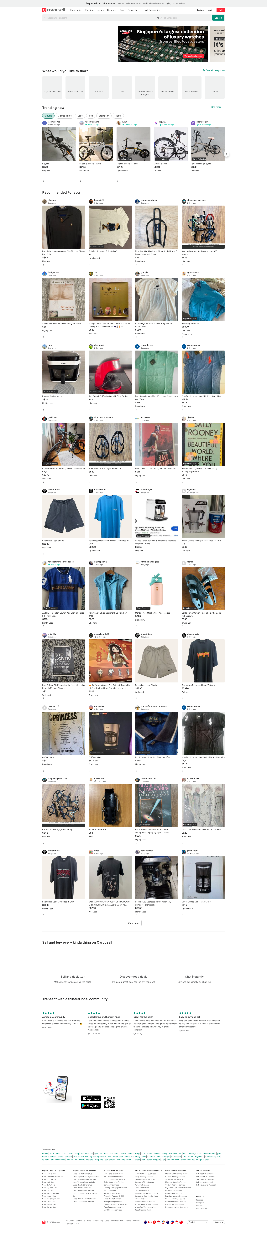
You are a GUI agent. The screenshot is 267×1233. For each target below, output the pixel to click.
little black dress (80, 1156)
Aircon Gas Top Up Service (145, 1207)
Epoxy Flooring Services (144, 1177)
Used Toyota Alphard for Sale (84, 1179)
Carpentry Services (111, 1185)
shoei (137, 1159)
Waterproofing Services (113, 1202)
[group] (133, 44)
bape (52, 1153)
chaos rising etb (212, 1156)
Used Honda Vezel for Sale (83, 1190)
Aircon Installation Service (145, 1202)
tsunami (45, 1159)
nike (58, 1153)
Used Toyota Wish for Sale (83, 1174)
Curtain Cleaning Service (175, 1185)
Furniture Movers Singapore (176, 1196)
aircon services (58, 1159)
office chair (118, 1156)
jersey (164, 1153)
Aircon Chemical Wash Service (146, 1204)
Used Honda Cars (49, 1179)
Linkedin (199, 1205)
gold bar (98, 1153)
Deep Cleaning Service (144, 1210)
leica (106, 1153)
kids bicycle (146, 1153)
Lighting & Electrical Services (115, 1204)
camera (70, 1159)
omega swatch (202, 1159)
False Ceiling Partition (112, 1199)
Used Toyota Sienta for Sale (84, 1182)
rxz (184, 1153)
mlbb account (209, 1153)
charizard (79, 1159)
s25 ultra (151, 1156)
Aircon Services (110, 1190)
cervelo (68, 1156)
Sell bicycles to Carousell (206, 1185)
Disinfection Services (173, 1193)
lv (92, 1153)
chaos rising (73, 1153)
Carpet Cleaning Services (175, 1177)
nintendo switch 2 (125, 1159)
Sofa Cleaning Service (174, 1179)
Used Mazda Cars (49, 1204)
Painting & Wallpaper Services (115, 1188)
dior (143, 1159)
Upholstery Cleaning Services (146, 1196)
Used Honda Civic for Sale (83, 1185)
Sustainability (98, 1221)
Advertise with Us (117, 1221)
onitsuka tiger (163, 1156)
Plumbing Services (142, 1185)
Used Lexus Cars (48, 1202)
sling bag (99, 1159)
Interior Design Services (113, 1193)
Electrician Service (142, 1188)
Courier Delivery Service (174, 1204)
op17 (64, 1153)
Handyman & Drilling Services (146, 1193)
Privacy (136, 1221)
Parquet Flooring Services (145, 1179)
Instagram (200, 1203)
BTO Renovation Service (113, 1177)
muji (144, 1156)
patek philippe (153, 1159)
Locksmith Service (142, 1190)
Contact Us (80, 1221)
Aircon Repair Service (143, 1199)
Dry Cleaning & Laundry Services (178, 1188)
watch (190, 1156)
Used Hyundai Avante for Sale (84, 1199)
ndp (184, 1156)
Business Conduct (72, 1224)
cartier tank (110, 1159)
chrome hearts (187, 1159)
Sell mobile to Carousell (205, 1174)
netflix (45, 1153)
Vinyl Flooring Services (113, 1210)
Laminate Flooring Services (145, 1174)
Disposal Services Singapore (176, 1207)
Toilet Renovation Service (114, 1182)
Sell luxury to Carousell (205, 1179)
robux (123, 1153)
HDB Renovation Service (113, 1174)
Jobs (107, 1221)
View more (133, 923)
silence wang (134, 1153)
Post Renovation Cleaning (175, 1202)
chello (60, 1156)
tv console (176, 1156)
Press (89, 1221)
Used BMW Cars (48, 1185)
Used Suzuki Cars (49, 1207)
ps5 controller (172, 1159)
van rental (114, 1153)
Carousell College (203, 1208)
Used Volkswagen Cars (51, 1199)
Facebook (200, 1200)
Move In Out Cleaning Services (177, 1174)
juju (163, 1159)
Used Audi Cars (48, 1182)
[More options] (43, 181)
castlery (89, 1159)
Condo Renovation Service (114, 1179)
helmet (157, 1153)
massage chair (194, 1153)
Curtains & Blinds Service (144, 1182)
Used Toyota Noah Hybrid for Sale (86, 1177)
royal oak (199, 1156)
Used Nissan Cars (49, 1196)
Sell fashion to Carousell (205, 1177)
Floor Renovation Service (113, 1207)
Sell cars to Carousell (204, 1182)
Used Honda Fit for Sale (82, 1188)
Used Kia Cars (47, 1190)
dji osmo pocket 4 (98, 1156)
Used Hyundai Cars (49, 1188)
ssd (109, 1156)
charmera (85, 1153)
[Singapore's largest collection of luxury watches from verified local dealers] (163, 44)
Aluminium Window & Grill (114, 1196)
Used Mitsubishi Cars (50, 1193)
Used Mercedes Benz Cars (52, 1177)
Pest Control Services (173, 1190)
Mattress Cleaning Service (175, 1182)
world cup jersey (132, 1156)
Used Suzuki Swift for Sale (83, 1202)
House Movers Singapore (175, 1199)
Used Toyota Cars (49, 1174)
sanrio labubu (175, 1153)
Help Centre (69, 1221)
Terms (128, 1221)
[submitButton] (218, 18)
